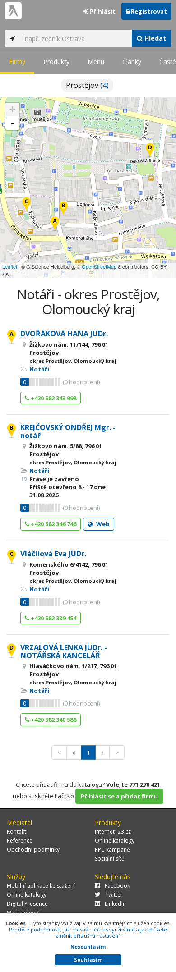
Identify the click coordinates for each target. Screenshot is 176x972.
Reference (19, 840)
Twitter (114, 895)
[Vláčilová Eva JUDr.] (26, 205)
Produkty (56, 61)
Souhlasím (88, 959)
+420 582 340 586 (52, 719)
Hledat (154, 38)
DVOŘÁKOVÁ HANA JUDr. (64, 334)
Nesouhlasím (88, 946)
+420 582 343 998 (52, 398)
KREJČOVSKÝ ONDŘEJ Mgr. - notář (68, 431)
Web (102, 524)
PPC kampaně (112, 849)
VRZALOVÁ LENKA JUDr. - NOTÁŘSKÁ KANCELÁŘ (63, 651)
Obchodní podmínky (33, 849)
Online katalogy (114, 840)
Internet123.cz (113, 831)
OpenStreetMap (99, 266)
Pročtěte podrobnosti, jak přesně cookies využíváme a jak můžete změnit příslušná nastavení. (88, 932)
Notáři (39, 369)
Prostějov (87, 85)
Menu (96, 61)
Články (131, 61)
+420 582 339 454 (52, 618)
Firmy (17, 61)
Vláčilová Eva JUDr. (53, 554)
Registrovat (148, 11)
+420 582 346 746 (52, 524)
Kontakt (16, 831)
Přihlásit (102, 11)
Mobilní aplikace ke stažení (41, 885)
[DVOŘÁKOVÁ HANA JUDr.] (55, 224)
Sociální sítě (110, 858)
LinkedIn (115, 904)
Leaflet (9, 266)
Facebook (117, 885)
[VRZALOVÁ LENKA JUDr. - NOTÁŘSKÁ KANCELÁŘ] (150, 150)
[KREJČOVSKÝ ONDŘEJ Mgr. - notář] (63, 209)
